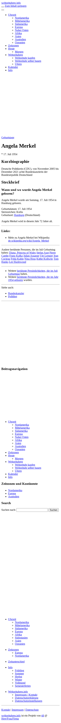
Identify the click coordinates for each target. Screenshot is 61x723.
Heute (11, 48)
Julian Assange (31, 255)
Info (10, 70)
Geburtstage (7, 137)
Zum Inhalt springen (15, 5)
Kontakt (5, 709)
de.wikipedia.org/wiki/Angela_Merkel (28, 240)
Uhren (18, 64)
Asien (18, 36)
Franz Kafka (16, 255)
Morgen (19, 51)
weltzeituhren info (11, 2)
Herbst (18, 676)
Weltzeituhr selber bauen (28, 60)
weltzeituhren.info (11, 715)
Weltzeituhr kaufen (25, 57)
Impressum (18, 709)
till (42, 715)
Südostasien (21, 637)
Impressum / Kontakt (26, 694)
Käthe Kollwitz (44, 258)
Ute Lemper (46, 255)
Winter (18, 679)
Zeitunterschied (16, 661)
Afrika (18, 33)
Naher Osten (21, 30)
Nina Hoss (30, 258)
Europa (19, 27)
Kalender (13, 67)
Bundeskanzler (16, 293)
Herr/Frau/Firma (10, 718)
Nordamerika (22, 17)
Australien (20, 39)
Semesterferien (23, 685)
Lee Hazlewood (17, 261)
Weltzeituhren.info (18, 691)
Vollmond (20, 682)
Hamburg (19, 215)
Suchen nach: (8, 509)
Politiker (12, 296)
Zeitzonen (13, 45)
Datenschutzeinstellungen (28, 700)
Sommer (19, 673)
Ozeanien (20, 42)
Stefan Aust (42, 252)
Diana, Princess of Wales (22, 252)
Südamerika (21, 24)
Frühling (19, 670)
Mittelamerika (22, 20)
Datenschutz (32, 709)
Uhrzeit (12, 14)
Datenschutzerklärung (26, 697)
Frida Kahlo (17, 258)
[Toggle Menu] (2, 9)
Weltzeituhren (15, 54)
